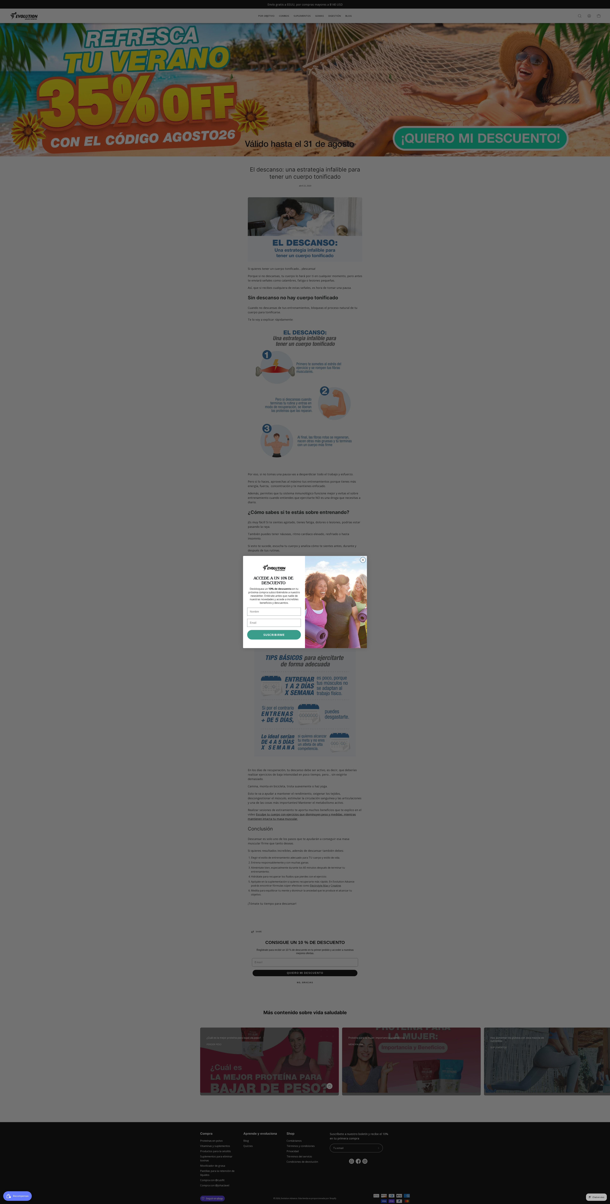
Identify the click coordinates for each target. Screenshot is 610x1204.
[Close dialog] (363, 560)
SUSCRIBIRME (274, 635)
